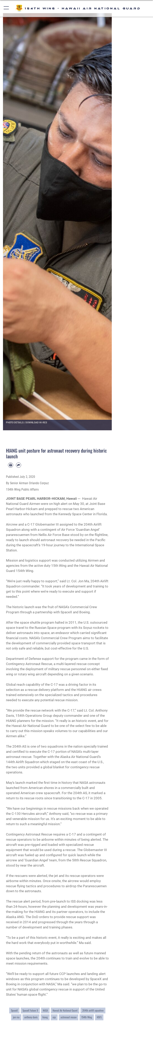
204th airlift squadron (93, 1010)
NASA (45, 1010)
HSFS (99, 1017)
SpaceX (14, 1010)
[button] (6, 8)
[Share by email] (18, 465)
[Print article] (10, 465)
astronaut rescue (68, 1017)
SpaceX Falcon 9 (30, 1010)
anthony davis (31, 1017)
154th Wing (86, 1017)
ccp (54, 1017)
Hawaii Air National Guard (65, 1010)
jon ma (16, 1017)
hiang (45, 1017)
